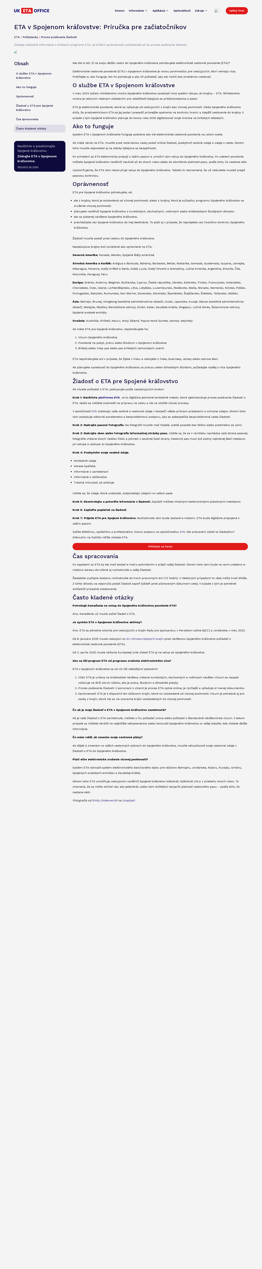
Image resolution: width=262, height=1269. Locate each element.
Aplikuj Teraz (236, 10)
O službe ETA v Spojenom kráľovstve (34, 75)
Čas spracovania (27, 119)
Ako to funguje (26, 87)
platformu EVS (109, 397)
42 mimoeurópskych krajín (144, 638)
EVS (94, 411)
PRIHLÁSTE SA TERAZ (27, 167)
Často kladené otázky (31, 128)
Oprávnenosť (25, 96)
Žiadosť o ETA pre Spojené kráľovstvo (34, 108)
